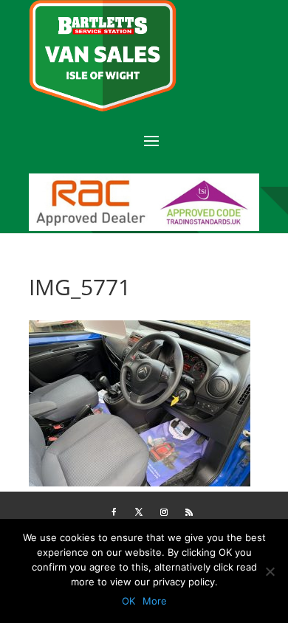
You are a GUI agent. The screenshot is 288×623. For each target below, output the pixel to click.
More (155, 601)
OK (128, 601)
